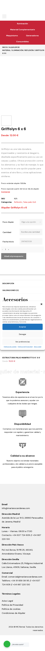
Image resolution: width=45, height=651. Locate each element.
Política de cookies (10, 347)
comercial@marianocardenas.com (25, 576)
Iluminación (22, 23)
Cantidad (7, 232)
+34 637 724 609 (21, 535)
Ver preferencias (22, 341)
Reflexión (29, 50)
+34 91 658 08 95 (20, 580)
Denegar (22, 334)
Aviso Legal (37, 347)
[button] (41, 304)
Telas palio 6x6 (29, 202)
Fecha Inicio (8, 241)
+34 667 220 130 (21, 584)
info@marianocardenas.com (16, 508)
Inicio (5, 47)
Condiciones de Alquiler (13, 613)
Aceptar (22, 327)
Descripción (8, 283)
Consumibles (22, 41)
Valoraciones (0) (10, 290)
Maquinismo (12, 35)
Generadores (32, 35)
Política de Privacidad (25, 347)
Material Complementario (22, 29)
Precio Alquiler (8, 222)
